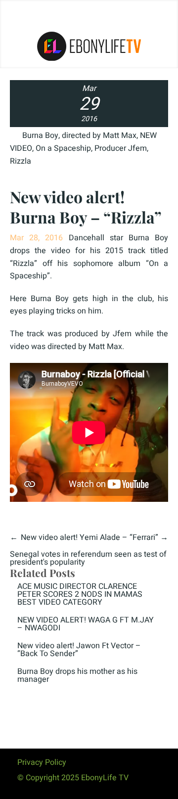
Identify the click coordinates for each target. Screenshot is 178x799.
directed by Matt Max (99, 135)
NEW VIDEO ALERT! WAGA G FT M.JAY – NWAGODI (85, 624)
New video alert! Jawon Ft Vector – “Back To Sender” (79, 650)
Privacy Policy (41, 762)
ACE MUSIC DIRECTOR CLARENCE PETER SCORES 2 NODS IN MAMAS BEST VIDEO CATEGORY (79, 594)
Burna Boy (40, 135)
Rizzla (20, 161)
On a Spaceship (63, 148)
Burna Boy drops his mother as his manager (77, 675)
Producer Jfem (120, 148)
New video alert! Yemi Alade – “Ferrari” (89, 537)
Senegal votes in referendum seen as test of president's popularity (88, 558)
